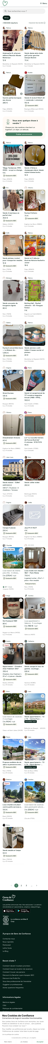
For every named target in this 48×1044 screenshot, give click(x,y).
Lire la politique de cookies (10, 1034)
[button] (44, 23)
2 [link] (21, 885)
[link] (37, 886)
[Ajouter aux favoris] (21, 32)
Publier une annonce (24, 134)
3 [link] (26, 885)
